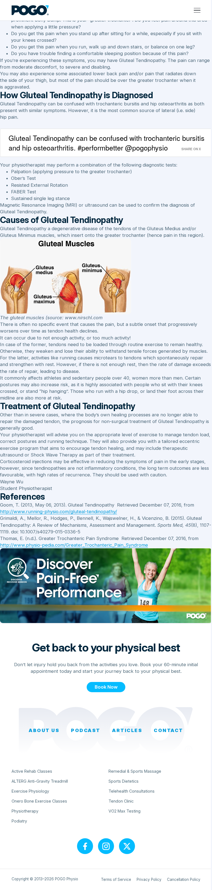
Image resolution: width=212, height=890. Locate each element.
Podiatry (19, 821)
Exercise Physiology (30, 791)
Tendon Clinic (121, 801)
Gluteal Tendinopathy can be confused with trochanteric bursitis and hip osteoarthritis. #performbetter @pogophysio (107, 142)
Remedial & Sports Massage (134, 771)
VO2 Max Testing (124, 811)
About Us (44, 730)
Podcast (85, 730)
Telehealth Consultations (131, 791)
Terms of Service (116, 879)
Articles (127, 730)
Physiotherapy (25, 811)
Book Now (106, 687)
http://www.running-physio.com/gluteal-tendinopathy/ (58, 511)
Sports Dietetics (123, 781)
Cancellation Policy (183, 879)
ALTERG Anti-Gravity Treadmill (40, 781)
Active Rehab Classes (32, 771)
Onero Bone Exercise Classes (39, 801)
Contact (168, 730)
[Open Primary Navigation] (197, 10)
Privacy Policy (149, 879)
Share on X (191, 149)
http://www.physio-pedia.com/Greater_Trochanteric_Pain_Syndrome (74, 545)
